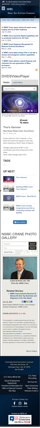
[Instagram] (20, 404)
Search (32, 244)
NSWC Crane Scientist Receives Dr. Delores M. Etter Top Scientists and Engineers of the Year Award (23, 295)
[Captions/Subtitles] (28, 111)
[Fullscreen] (35, 111)
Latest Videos (17, 82)
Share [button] (24, 120)
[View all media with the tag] (4, 165)
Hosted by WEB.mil (19, 414)
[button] (19, 4)
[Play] (4, 111)
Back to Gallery (31, 351)
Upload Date (8, 252)
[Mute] (32, 111)
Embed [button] (25, 123)
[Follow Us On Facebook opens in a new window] (14, 404)
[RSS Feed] (36, 70)
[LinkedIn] (25, 404)
